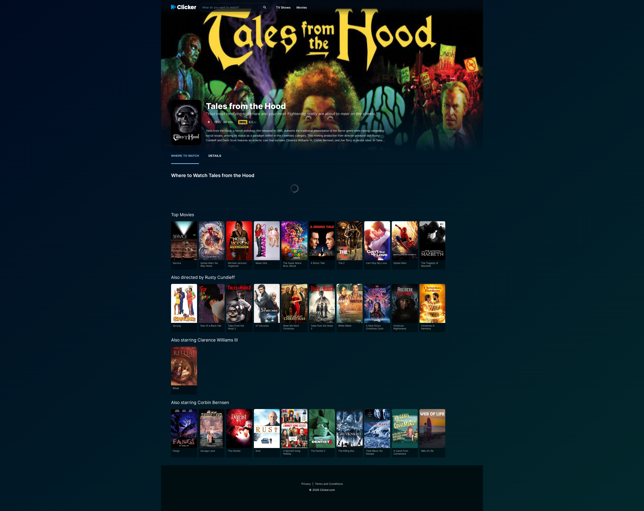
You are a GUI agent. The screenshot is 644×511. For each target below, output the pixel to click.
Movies (302, 7)
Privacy (306, 483)
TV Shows (283, 7)
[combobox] (235, 7)
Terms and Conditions (329, 483)
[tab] (187, 157)
